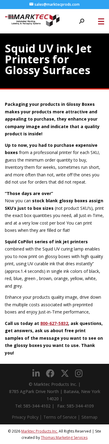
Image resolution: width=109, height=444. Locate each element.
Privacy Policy (25, 417)
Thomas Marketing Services (64, 437)
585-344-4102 (37, 406)
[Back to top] (88, 423)
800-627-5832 (54, 323)
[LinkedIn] (36, 373)
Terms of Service (60, 417)
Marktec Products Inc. (39, 431)
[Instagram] (79, 373)
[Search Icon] (81, 21)
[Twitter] (65, 373)
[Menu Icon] (101, 21)
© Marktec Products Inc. (53, 384)
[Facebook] (50, 373)
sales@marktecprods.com (57, 4)
